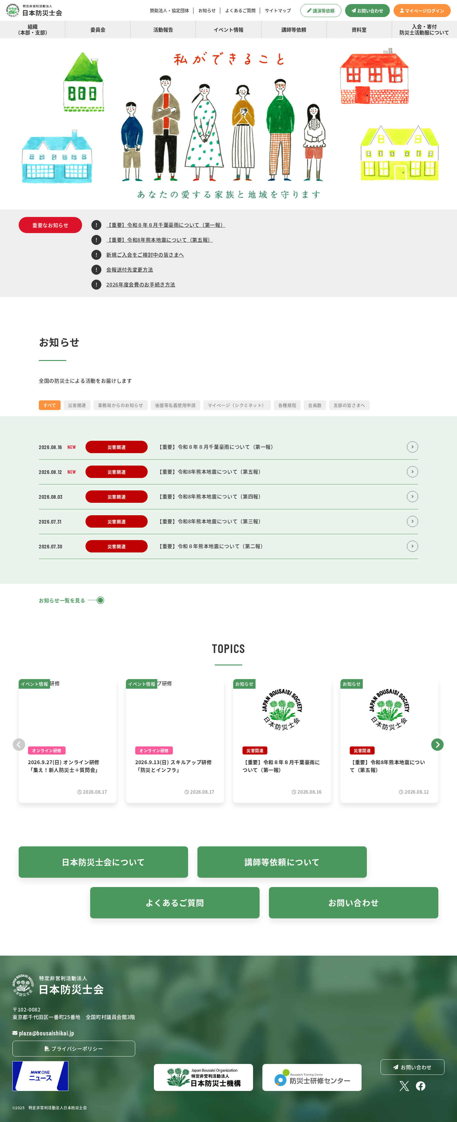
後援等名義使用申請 (175, 405)
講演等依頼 (324, 10)
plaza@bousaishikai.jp (46, 1033)
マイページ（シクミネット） (237, 405)
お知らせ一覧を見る (62, 600)
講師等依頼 (293, 29)
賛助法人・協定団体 (169, 10)
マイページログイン (424, 10)
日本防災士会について (103, 861)
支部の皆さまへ (349, 405)
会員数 (315, 405)
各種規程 (287, 405)
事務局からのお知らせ (120, 405)
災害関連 (77, 405)
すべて (49, 405)
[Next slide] (437, 744)
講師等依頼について (282, 861)
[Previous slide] (19, 744)
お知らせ (207, 10)
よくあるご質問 (240, 10)
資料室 (359, 29)
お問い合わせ (370, 10)
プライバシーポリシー (76, 1048)
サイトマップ (278, 10)
